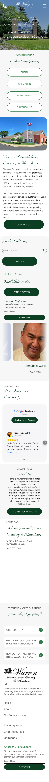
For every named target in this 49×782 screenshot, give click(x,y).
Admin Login (36, 694)
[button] (4, 443)
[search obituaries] (44, 250)
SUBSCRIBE (25, 317)
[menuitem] (24, 703)
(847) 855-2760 (13, 548)
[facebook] (6, 685)
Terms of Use (24, 694)
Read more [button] (12, 452)
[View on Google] (9, 434)
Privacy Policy (10, 694)
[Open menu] (44, 6)
